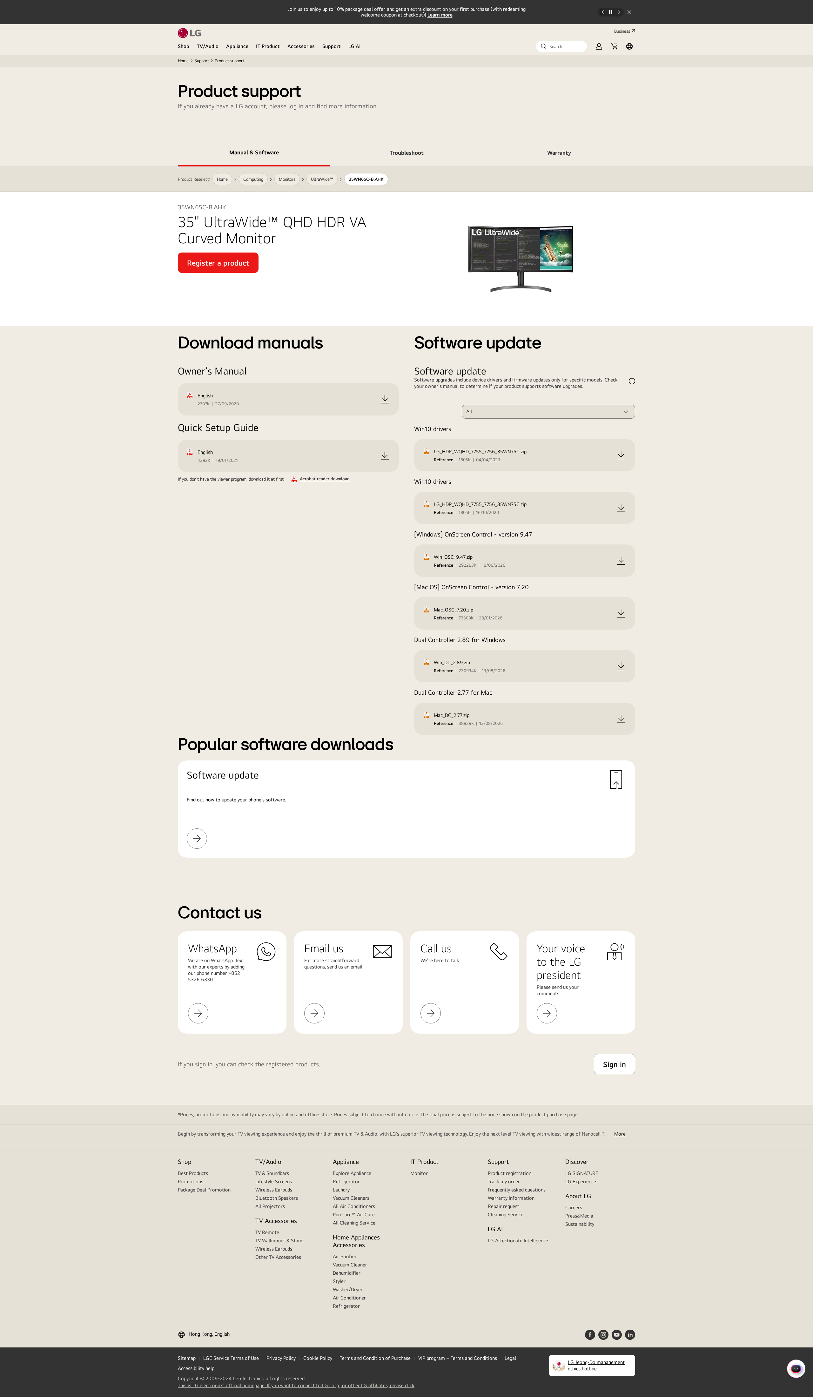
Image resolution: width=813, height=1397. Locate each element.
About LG (578, 1195)
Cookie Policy (317, 1358)
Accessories (301, 46)
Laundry (341, 1190)
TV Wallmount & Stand (279, 1241)
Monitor (419, 1173)
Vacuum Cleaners (351, 1198)
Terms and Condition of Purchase (375, 1358)
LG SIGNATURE (581, 1173)
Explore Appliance (352, 1173)
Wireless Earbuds (273, 1190)
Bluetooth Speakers (276, 1198)
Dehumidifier (346, 1273)
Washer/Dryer (348, 1289)
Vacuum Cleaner (350, 1265)
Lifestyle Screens (273, 1181)
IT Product (268, 46)
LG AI (354, 46)
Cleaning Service (505, 1214)
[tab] (254, 153)
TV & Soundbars (272, 1173)
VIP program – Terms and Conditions (457, 1358)
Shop (183, 46)
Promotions (190, 1181)
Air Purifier (345, 1256)
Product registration (509, 1173)
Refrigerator (346, 1181)
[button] (561, 46)
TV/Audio (207, 46)
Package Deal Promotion (204, 1190)
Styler (339, 1281)
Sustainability (579, 1224)
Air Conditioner (349, 1298)
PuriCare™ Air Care (354, 1214)
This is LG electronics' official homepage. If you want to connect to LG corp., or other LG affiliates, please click (296, 1385)
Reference (443, 459)
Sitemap (187, 1358)
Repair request (503, 1206)
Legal (510, 1358)
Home (183, 60)
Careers (573, 1208)
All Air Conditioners (354, 1206)
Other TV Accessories (278, 1257)
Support (331, 46)
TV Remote (267, 1232)
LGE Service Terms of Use (231, 1358)
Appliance (237, 46)
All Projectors (270, 1206)
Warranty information (511, 1198)
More (620, 1134)
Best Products (193, 1173)
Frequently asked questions (517, 1190)
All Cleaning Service (354, 1223)
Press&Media (579, 1216)
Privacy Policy (281, 1358)
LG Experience (580, 1181)
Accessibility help (196, 1368)
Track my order (504, 1181)
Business (622, 31)
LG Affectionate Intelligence (518, 1241)
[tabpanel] (406, 520)
